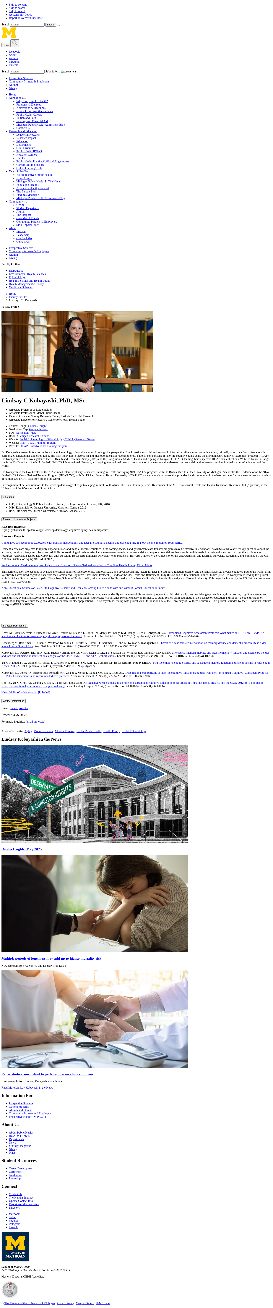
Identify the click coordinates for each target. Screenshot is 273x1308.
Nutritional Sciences (20, 287)
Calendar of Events (27, 218)
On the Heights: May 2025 (21, 849)
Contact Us (23, 127)
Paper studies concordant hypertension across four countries (47, 1074)
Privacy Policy (65, 1303)
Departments (23, 144)
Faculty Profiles (18, 297)
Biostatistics (16, 270)
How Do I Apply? (19, 1135)
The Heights (23, 214)
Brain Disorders (43, 731)
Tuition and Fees (26, 117)
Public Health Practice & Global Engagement (42, 161)
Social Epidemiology (134, 731)
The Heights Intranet (21, 1197)
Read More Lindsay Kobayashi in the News (27, 1087)
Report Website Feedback (24, 1204)
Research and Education (23, 131)
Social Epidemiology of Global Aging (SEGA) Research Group (57, 439)
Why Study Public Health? (32, 101)
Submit (50, 24)
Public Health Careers (29, 114)
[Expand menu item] (24, 98)
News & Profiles (18, 171)
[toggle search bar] (14, 43)
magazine (20, 1145)
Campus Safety (85, 1303)
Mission (21, 231)
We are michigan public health (34, 174)
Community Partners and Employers (30, 1113)
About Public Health (21, 1132)
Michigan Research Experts (33, 436)
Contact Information (13, 701)
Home (12, 94)
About (12, 228)
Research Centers (26, 154)
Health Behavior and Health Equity (29, 280)
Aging (28, 731)
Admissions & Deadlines (31, 107)
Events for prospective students (34, 111)
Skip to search (17, 7)
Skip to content (18, 4)
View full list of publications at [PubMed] (25, 692)
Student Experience (27, 208)
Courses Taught (37, 426)
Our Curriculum (25, 148)
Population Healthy (27, 184)
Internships (15, 1178)
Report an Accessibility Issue (26, 18)
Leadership (22, 235)
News (12, 1142)
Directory (14, 1207)
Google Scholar (38, 429)
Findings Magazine (27, 194)
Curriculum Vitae (26, 432)
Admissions (16, 97)
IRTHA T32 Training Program (38, 442)
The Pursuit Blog (26, 191)
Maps (12, 1152)
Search (5, 24)
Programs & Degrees (28, 104)
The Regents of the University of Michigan (29, 1303)
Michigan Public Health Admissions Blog (40, 124)
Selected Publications (14, 625)
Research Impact (26, 138)
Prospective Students (21, 78)
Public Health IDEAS (29, 151)
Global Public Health (89, 731)
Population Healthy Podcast (32, 188)
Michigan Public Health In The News (38, 181)
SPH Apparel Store (27, 224)
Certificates (15, 1171)
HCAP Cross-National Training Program (43, 446)
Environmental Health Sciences (27, 274)
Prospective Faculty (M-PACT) (27, 1116)
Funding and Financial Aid (32, 121)
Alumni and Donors (20, 1110)
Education (22, 141)
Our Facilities (24, 238)
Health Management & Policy (26, 284)
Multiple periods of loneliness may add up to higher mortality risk (51, 958)
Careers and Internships (30, 164)
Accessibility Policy (20, 14)
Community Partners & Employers (29, 81)
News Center (24, 178)
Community (16, 201)
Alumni (13, 84)
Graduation (15, 1175)
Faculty (20, 158)
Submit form (52, 71)
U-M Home (103, 1303)
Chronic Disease (64, 731)
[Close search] (58, 25)
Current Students (19, 1106)
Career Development (21, 1168)
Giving (13, 88)
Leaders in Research (28, 134)
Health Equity (111, 731)
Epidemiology (17, 277)
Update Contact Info (21, 1200)
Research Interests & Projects (19, 519)
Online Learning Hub (29, 168)
